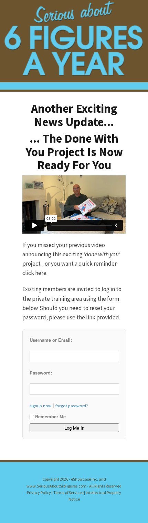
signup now (40, 405)
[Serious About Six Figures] (74, 41)
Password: (41, 372)
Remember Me (50, 416)
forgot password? (71, 405)
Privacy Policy (39, 492)
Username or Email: (51, 340)
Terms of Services (68, 492)
